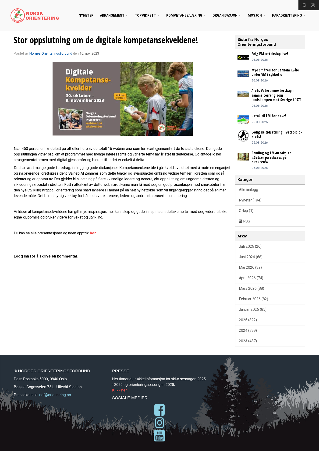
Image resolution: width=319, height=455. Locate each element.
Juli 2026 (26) (250, 246)
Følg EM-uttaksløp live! (270, 53)
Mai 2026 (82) (250, 267)
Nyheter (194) (250, 200)
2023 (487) (248, 341)
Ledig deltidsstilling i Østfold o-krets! (277, 134)
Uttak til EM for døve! (269, 115)
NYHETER (86, 15)
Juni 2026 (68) (250, 257)
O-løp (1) (246, 210)
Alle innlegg (248, 189)
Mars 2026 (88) (251, 288)
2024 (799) (248, 330)
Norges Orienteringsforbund (50, 53)
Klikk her (119, 390)
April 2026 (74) (251, 278)
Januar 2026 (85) (252, 309)
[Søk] (304, 5)
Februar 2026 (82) (253, 299)
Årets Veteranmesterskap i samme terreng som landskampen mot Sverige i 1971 (276, 95)
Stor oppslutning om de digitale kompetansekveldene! (106, 40)
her (93, 233)
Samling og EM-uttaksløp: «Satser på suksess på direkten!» (272, 157)
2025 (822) (248, 320)
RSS (246, 221)
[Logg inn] (313, 5)
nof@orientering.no (55, 395)
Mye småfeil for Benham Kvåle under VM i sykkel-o (275, 72)
